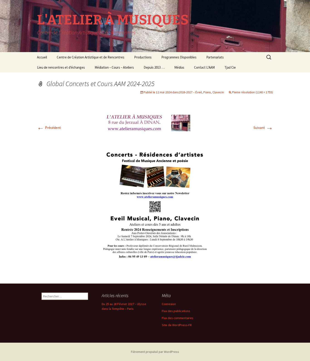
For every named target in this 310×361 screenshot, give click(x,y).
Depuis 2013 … (154, 67)
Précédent (49, 127)
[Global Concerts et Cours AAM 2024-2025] (155, 192)
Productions (143, 57)
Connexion (169, 304)
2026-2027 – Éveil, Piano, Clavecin (201, 92)
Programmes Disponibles (179, 57)
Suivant (263, 127)
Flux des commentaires (177, 318)
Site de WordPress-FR (177, 325)
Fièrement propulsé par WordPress (155, 352)
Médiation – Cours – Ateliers (114, 67)
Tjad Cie (230, 67)
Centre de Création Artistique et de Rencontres (90, 57)
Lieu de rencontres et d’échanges (61, 67)
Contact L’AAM (204, 67)
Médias (179, 67)
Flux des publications (176, 311)
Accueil (42, 57)
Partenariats (215, 57)
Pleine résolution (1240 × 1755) (252, 92)
